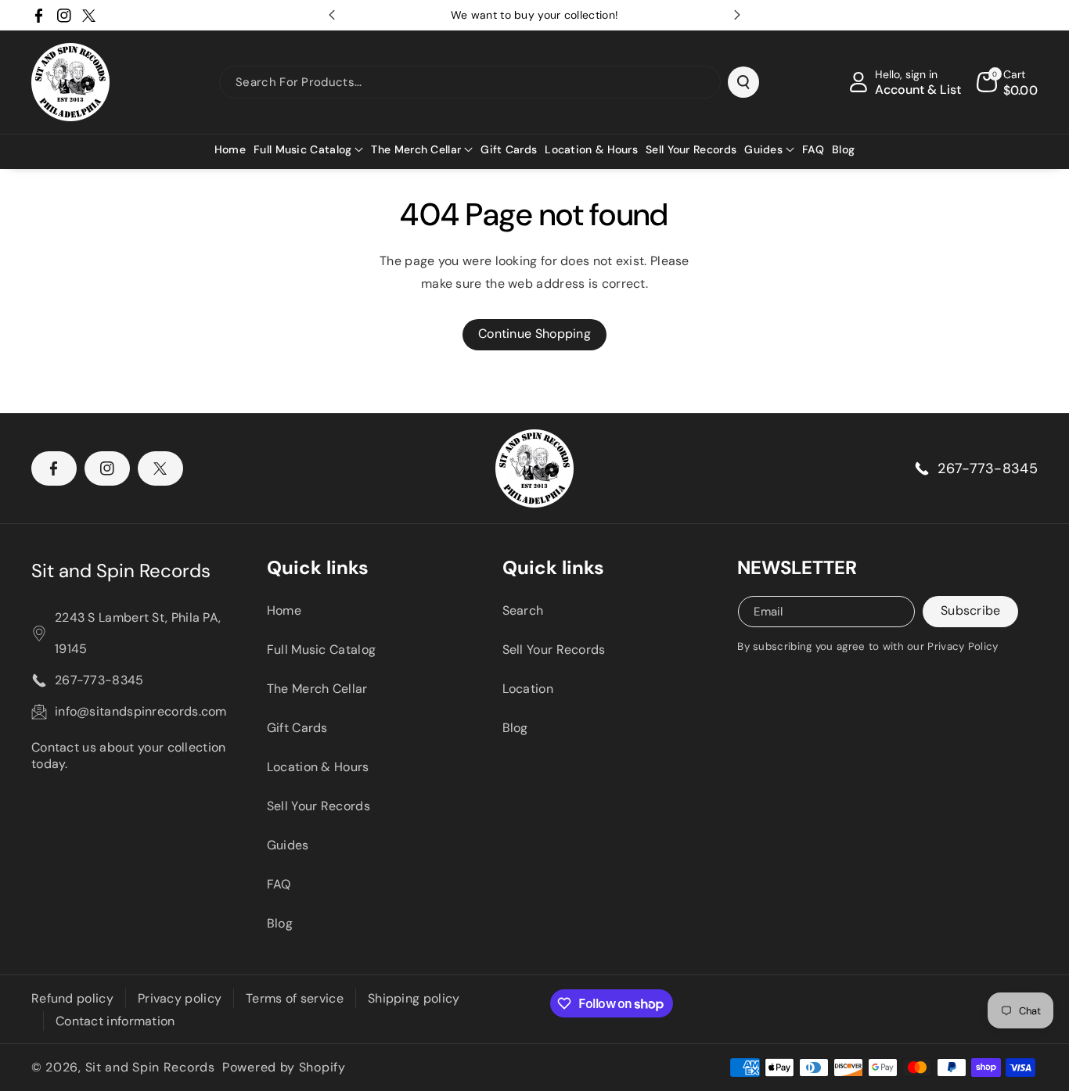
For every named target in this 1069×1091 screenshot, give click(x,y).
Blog (280, 923)
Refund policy (72, 998)
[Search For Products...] (743, 82)
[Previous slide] (331, 15)
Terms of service (295, 998)
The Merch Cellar (317, 688)
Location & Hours (318, 767)
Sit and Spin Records (121, 570)
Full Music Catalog (321, 649)
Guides (288, 845)
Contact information (115, 1021)
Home (284, 610)
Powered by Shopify (284, 1067)
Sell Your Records (318, 806)
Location (527, 688)
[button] (308, 149)
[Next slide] (737, 15)
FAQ (279, 884)
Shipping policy (414, 998)
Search (523, 610)
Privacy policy (179, 998)
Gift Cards (297, 728)
